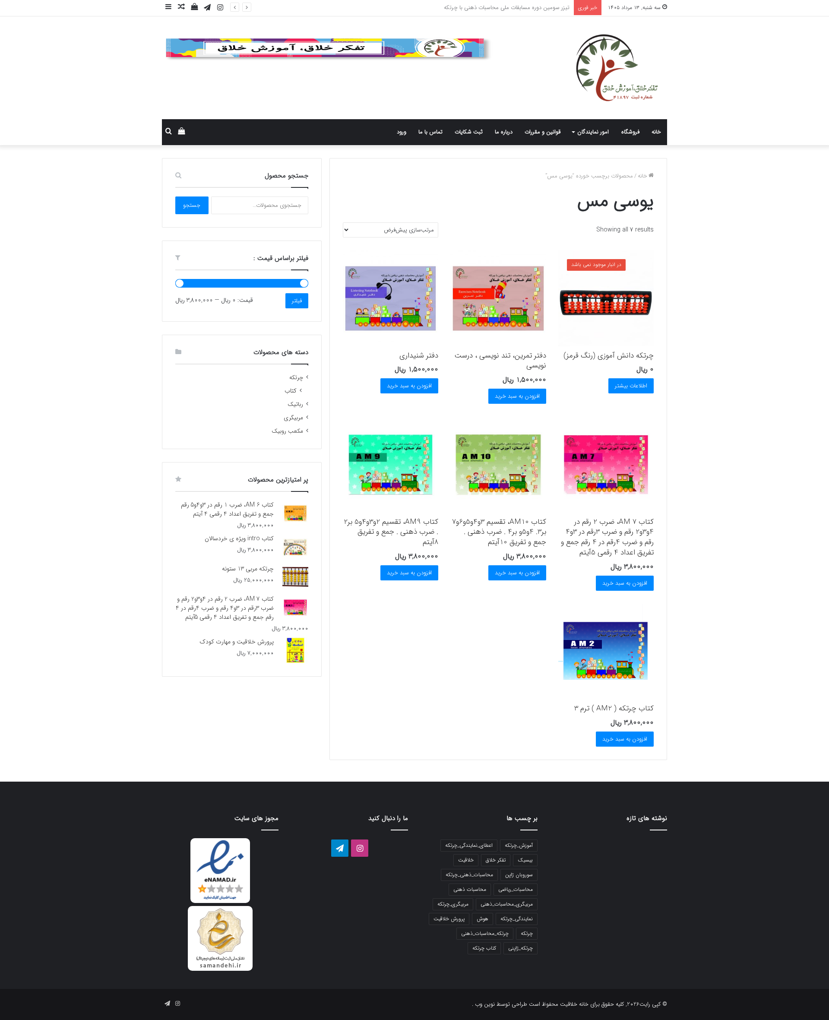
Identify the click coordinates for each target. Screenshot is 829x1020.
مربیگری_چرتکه (452, 904)
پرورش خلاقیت (449, 919)
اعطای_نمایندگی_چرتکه (469, 845)
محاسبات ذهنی (469, 889)
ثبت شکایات (469, 131)
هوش (482, 919)
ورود (401, 131)
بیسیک (525, 860)
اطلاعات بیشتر (631, 385)
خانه (656, 131)
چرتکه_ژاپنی (520, 948)
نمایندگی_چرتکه (516, 919)
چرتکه (296, 377)
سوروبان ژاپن (519, 875)
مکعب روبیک (287, 431)
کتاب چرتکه (484, 948)
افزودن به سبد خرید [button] (517, 396)
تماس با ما (430, 131)
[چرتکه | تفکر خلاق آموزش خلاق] (587, 68)
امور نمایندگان (593, 131)
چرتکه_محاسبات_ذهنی (485, 933)
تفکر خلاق (496, 860)
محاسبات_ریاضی (515, 889)
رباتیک (295, 404)
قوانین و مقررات (542, 131)
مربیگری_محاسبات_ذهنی (507, 904)
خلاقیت (466, 860)
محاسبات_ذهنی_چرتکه (469, 875)
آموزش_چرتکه (519, 845)
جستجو (191, 205)
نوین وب (484, 1004)
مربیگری (293, 417)
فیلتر (297, 300)
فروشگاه (630, 131)
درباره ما (504, 131)
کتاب (291, 391)
